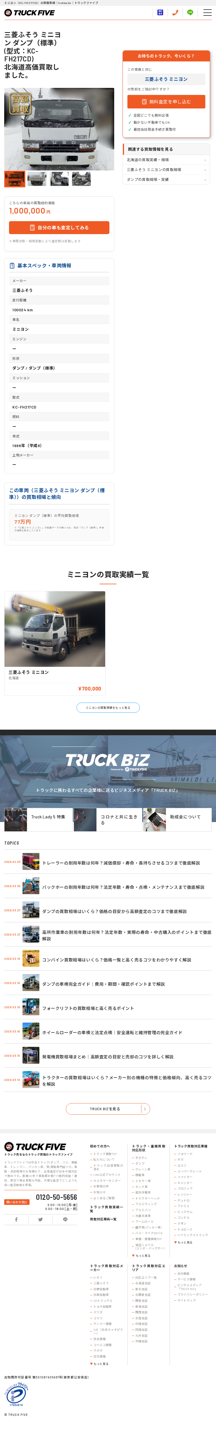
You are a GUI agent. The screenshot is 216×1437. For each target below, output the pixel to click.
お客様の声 (101, 1186)
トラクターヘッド (147, 1198)
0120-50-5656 (56, 1197)
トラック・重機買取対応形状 (148, 1148)
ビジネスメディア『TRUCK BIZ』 (189, 1287)
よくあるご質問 (104, 1198)
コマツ (98, 1318)
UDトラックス (102, 1300)
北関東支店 (142, 1294)
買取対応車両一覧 (103, 1219)
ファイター (185, 1177)
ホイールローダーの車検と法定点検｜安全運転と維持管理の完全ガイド (112, 1032)
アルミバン (143, 1210)
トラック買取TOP (105, 1154)
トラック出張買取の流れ (108, 1167)
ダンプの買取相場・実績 (148, 179)
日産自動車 (101, 1294)
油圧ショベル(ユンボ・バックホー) (150, 1246)
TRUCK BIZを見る (105, 1109)
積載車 (140, 1175)
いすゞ (98, 1277)
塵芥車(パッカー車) (148, 1227)
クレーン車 (142, 1169)
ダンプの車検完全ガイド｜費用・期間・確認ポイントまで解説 (103, 984)
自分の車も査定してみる (63, 227)
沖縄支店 (141, 1341)
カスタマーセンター (107, 1180)
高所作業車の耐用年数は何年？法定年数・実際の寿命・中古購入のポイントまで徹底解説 (127, 935)
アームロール (144, 1221)
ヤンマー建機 (102, 1323)
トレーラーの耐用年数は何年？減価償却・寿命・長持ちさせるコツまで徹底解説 (121, 862)
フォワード (185, 1154)
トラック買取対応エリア (148, 1268)
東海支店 (141, 1306)
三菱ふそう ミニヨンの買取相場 (154, 169)
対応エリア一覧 (146, 1277)
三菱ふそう (101, 1283)
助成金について (185, 816)
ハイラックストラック (192, 1235)
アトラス (183, 1206)
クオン (182, 1223)
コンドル (183, 1217)
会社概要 (183, 1273)
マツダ (98, 1312)
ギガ (180, 1159)
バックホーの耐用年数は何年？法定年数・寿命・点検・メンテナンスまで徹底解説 (123, 887)
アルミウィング (146, 1204)
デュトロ (183, 1200)
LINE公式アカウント (107, 1174)
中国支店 (141, 1323)
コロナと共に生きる (119, 819)
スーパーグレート (189, 1171)
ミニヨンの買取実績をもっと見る (108, 707)
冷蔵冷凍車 (142, 1216)
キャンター (185, 1183)
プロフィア (185, 1188)
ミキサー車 (142, 1181)
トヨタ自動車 (102, 1306)
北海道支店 (142, 1283)
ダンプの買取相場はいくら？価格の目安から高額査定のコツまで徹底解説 (114, 911)
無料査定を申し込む (170, 101)
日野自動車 (101, 1289)
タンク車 (141, 1187)
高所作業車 (142, 1192)
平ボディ (141, 1158)
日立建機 (99, 1356)
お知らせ (99, 1192)
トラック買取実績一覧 (106, 1209)
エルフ (182, 1165)
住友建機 (99, 1339)
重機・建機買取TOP (148, 1239)
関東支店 (141, 1300)
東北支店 (141, 1289)
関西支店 (141, 1312)
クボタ (98, 1350)
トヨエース (184, 1229)
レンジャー (184, 1194)
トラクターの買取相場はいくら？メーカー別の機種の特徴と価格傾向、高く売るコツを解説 (127, 1081)
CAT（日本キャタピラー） (108, 1331)
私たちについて (104, 1159)
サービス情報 (186, 1279)
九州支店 (141, 1335)
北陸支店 (141, 1318)
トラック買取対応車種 (191, 1146)
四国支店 (141, 1329)
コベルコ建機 (102, 1345)
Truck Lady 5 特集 (48, 816)
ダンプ (140, 1163)
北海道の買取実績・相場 (148, 159)
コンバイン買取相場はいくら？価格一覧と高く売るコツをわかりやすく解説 (116, 959)
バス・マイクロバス (149, 1233)
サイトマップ (186, 1300)
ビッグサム (185, 1212)
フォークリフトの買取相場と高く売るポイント (88, 1008)
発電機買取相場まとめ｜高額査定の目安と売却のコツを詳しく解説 (108, 1056)
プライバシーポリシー (192, 1294)
